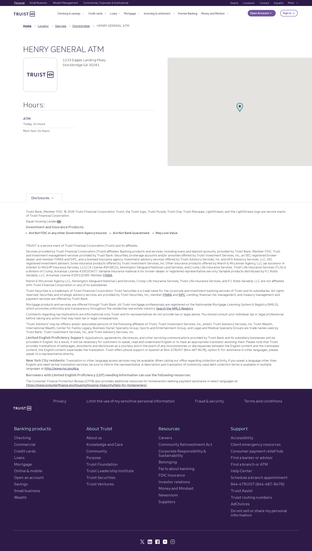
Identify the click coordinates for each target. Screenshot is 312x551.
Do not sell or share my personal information (259, 513)
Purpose (93, 457)
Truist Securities (100, 477)
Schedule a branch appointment (259, 477)
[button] (71, 14)
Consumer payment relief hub (257, 451)
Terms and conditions (263, 401)
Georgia (60, 26)
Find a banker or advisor (252, 457)
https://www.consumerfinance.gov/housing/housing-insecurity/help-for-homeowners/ (86, 385)
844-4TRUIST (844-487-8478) (257, 484)
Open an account (29, 477)
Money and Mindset (176, 488)
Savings (21, 484)
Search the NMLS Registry (174, 308)
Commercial (24, 444)
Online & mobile (28, 471)
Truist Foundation (102, 464)
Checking (22, 438)
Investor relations (174, 482)
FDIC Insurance (172, 475)
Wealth (20, 497)
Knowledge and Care (104, 444)
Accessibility (242, 438)
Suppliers (167, 501)
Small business (27, 490)
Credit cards (25, 451)
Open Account (259, 13)
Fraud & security (209, 401)
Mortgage (23, 464)
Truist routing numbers (251, 497)
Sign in (290, 13)
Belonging (168, 462)
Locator (43, 26)
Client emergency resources (256, 444)
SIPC (182, 295)
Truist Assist (242, 490)
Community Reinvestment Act (185, 444)
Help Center (241, 471)
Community (96, 451)
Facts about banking (176, 468)
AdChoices (240, 504)
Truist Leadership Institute (110, 471)
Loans (19, 457)
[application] (240, 112)
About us (94, 438)
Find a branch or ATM (249, 464)
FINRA (107, 275)
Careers (165, 438)
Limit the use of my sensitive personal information (130, 401)
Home (27, 26)
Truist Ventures (100, 484)
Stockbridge (81, 26)
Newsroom (168, 495)
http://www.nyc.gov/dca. (62, 368)
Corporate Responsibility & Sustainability (182, 453)
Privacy (59, 401)
